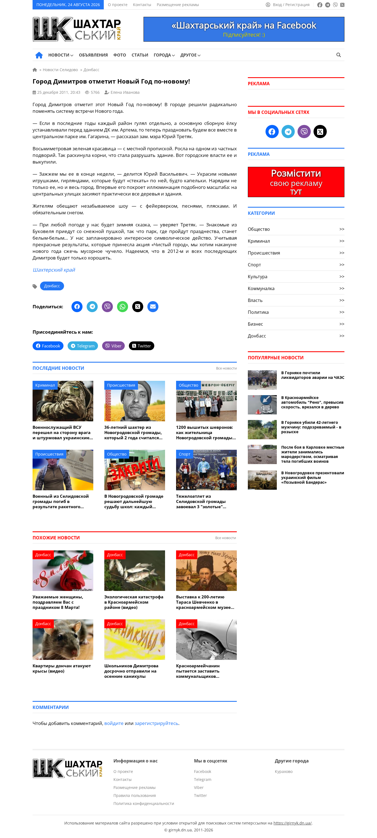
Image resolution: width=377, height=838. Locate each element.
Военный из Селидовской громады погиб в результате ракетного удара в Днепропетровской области (62, 501)
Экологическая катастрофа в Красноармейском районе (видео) (133, 602)
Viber (199, 787)
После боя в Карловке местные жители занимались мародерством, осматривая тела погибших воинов (312, 454)
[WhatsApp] (122, 306)
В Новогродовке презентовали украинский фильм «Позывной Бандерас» (312, 477)
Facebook (202, 771)
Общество (188, 385)
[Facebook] (77, 306)
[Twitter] (137, 306)
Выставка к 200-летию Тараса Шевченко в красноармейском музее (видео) (203, 602)
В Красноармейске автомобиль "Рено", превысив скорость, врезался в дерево (312, 402)
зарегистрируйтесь (156, 723)
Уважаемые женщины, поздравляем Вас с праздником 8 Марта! (58, 602)
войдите (114, 723)
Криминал (45, 385)
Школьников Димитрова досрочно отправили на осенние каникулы (131, 671)
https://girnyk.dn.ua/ (293, 823)
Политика (296, 312)
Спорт (184, 454)
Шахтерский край (54, 269)
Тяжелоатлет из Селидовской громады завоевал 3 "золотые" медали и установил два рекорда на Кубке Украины (205, 501)
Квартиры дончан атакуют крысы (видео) (62, 668)
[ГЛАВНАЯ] (39, 55)
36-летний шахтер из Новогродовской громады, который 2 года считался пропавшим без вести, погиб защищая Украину (133, 432)
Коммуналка (296, 288)
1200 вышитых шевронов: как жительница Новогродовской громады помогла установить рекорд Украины (204, 432)
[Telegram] (92, 306)
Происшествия (121, 385)
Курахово (284, 771)
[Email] (152, 306)
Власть (296, 300)
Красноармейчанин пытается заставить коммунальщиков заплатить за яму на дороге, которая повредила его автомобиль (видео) (206, 671)
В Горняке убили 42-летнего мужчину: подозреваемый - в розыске (311, 427)
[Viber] (107, 306)
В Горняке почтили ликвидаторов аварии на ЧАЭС (312, 375)
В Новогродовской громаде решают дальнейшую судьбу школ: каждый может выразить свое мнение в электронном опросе (133, 501)
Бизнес (296, 324)
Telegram (202, 779)
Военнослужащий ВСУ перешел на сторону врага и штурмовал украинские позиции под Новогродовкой (62, 432)
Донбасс (52, 285)
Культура (296, 277)
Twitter (200, 795)
